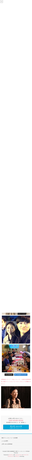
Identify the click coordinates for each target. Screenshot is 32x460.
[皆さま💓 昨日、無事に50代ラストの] (16, 358)
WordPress (11, 454)
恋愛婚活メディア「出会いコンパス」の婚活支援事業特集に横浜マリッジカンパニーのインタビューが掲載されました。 (16, 381)
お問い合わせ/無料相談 (7, 444)
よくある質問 (5, 441)
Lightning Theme (18, 454)
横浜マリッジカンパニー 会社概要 (10, 437)
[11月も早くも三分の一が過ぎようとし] (16, 330)
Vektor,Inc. (17, 456)
